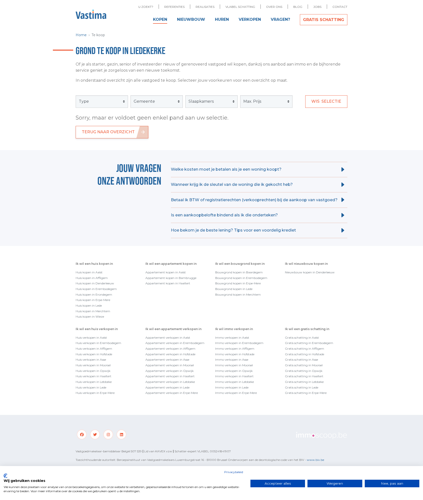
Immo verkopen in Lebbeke (234, 382)
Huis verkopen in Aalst (91, 337)
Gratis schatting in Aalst (302, 337)
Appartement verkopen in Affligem (170, 348)
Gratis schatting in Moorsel (304, 365)
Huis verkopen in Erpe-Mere (95, 393)
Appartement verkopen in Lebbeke (170, 382)
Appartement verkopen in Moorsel (169, 365)
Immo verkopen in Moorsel (234, 365)
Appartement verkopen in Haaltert (170, 376)
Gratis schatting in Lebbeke (304, 382)
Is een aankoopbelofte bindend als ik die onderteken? (224, 215)
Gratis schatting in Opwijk (303, 371)
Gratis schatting (323, 19)
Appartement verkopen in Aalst (167, 337)
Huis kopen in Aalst (89, 272)
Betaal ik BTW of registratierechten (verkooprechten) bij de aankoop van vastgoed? (254, 200)
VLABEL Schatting (240, 7)
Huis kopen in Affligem (92, 278)
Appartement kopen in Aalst (165, 272)
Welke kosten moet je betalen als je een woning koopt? (226, 169)
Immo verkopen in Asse (231, 359)
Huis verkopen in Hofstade (94, 354)
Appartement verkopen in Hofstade (170, 354)
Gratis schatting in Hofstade (304, 354)
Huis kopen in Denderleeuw (95, 283)
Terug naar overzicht (108, 132)
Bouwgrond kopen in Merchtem (238, 294)
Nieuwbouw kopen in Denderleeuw (310, 272)
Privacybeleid (233, 472)
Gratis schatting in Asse (301, 359)
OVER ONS (274, 7)
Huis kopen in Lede (89, 305)
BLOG (297, 7)
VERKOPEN (250, 19)
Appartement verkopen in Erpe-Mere (171, 393)
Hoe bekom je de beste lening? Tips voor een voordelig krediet (233, 230)
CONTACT (339, 7)
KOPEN (160, 19)
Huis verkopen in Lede (91, 387)
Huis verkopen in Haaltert (93, 376)
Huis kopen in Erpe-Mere (93, 300)
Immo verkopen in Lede (231, 387)
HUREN (222, 19)
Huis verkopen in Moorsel (93, 365)
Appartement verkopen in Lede (167, 387)
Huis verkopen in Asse (91, 359)
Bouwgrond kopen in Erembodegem (241, 278)
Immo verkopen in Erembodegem (239, 343)
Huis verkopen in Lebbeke (94, 382)
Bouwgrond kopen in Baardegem (239, 272)
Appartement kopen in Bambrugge (170, 278)
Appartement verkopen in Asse (167, 359)
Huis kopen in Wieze (90, 316)
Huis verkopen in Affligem (94, 348)
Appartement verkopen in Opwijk (169, 371)
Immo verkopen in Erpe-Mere (236, 393)
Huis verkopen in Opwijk (93, 371)
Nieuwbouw (191, 19)
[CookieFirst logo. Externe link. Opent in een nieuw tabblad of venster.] (5, 476)
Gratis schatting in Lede (301, 387)
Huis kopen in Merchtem (93, 311)
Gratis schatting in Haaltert (304, 376)
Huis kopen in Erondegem (94, 294)
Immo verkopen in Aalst (232, 337)
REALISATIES (205, 7)
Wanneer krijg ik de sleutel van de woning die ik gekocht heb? (232, 184)
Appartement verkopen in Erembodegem (174, 343)
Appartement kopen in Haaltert (167, 283)
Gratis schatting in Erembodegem (309, 343)
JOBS (317, 7)
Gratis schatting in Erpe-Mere (306, 393)
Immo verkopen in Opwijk (234, 371)
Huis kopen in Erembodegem (96, 289)
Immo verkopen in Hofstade (234, 354)
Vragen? (280, 19)
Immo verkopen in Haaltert (234, 376)
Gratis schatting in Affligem (304, 348)
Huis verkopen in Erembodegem (98, 343)
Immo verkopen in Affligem (234, 348)
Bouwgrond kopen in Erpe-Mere (238, 283)
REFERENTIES (174, 7)
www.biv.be (315, 460)
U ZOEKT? (145, 7)
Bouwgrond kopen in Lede (233, 289)
